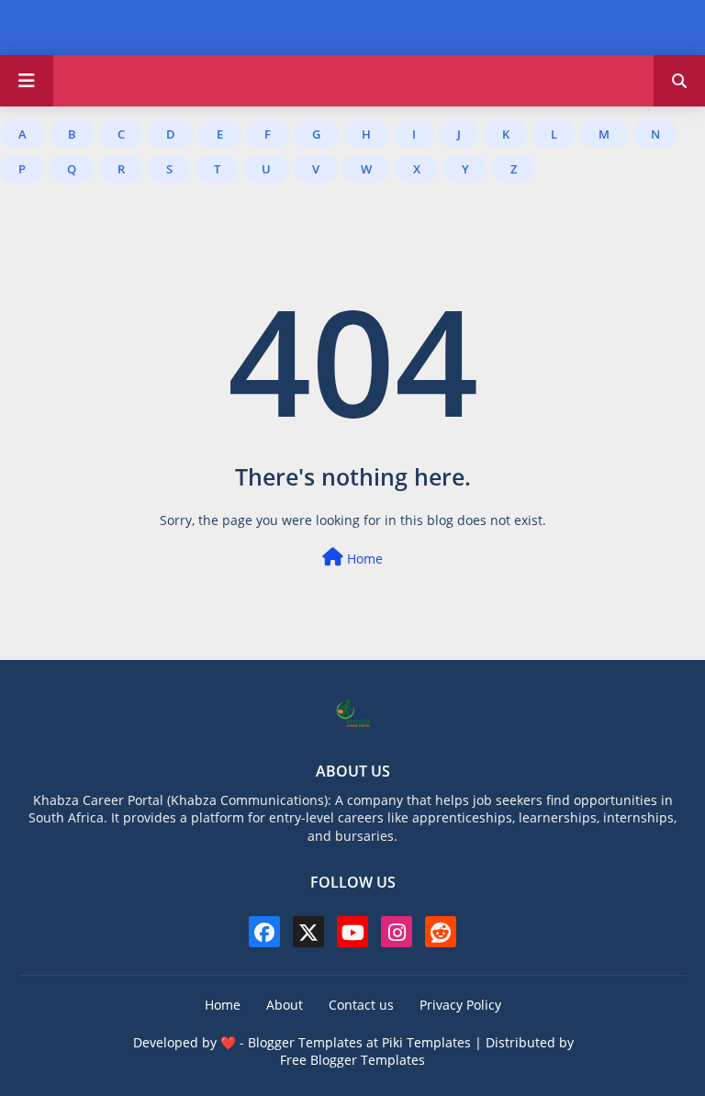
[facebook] (264, 931)
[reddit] (440, 931)
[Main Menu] (26, 80)
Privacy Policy (460, 1004)
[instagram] (396, 931)
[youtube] (352, 931)
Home (363, 558)
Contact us (361, 1004)
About (284, 1004)
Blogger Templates (305, 1042)
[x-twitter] (308, 931)
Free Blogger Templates (352, 1059)
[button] (679, 80)
